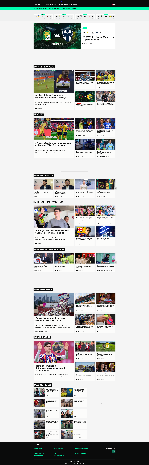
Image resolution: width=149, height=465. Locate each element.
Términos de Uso (37, 450)
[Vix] (113, 4)
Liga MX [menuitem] (56, 4)
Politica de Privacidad (38, 448)
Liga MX (77, 108)
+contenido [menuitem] (74, 4)
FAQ (55, 453)
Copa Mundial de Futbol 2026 (103, 223)
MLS (98, 108)
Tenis (98, 331)
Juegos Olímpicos (39, 331)
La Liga (56, 270)
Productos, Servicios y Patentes (81, 448)
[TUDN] (37, 4)
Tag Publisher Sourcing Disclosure (61, 457)
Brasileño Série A (77, 437)
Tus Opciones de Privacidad (80, 453)
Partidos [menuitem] (50, 4)
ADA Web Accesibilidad (38, 455)
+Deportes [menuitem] (67, 4)
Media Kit (56, 450)
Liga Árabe (99, 87)
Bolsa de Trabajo (37, 457)
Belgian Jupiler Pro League (102, 270)
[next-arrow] (115, 188)
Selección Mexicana (101, 156)
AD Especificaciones (58, 448)
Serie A (77, 87)
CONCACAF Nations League (102, 244)
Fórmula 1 (78, 310)
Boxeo (98, 310)
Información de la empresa (39, 453)
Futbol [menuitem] (61, 4)
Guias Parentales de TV (59, 455)
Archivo (76, 450)
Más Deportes (79, 331)
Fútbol (36, 108)
